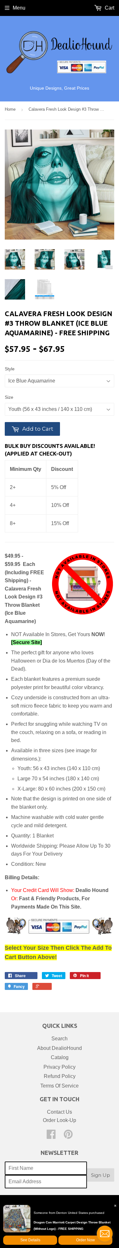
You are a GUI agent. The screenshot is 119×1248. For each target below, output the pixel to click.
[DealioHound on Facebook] (51, 1136)
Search (59, 1038)
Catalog (60, 1057)
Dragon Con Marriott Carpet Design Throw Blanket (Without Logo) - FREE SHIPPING (72, 1225)
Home (10, 109)
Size (9, 397)
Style (10, 368)
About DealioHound (59, 1048)
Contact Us (59, 1112)
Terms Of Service (59, 1085)
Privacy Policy (59, 1067)
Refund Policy (60, 1076)
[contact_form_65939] (105, 1234)
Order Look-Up (59, 1120)
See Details (30, 1240)
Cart (108, 8)
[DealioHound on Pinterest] (68, 1136)
